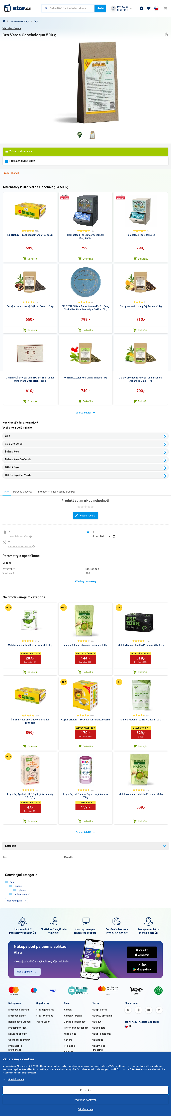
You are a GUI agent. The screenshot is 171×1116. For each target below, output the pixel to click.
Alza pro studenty (101, 1033)
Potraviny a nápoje (19, 21)
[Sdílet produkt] (166, 34)
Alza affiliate (98, 1027)
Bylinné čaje (12, 451)
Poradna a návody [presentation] (22, 491)
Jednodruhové (22, 894)
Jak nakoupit (43, 1021)
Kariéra (68, 1039)
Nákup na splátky (17, 1033)
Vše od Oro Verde (12, 28)
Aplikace (68, 1052)
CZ (130, 1026)
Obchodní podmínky (19, 1039)
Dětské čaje (12, 467)
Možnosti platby (17, 1015)
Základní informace (75, 1021)
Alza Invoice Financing (98, 1047)
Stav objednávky (45, 1009)
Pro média (69, 1045)
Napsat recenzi (88, 515)
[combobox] (68, 8)
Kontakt (68, 1009)
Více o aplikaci (24, 971)
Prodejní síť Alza (17, 1027)
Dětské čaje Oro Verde (18, 475)
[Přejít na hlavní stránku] (17, 8)
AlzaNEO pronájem (102, 1015)
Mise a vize (70, 1033)
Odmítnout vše (85, 1109)
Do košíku (33, 258)
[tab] (7, 492)
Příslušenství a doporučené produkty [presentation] (56, 491)
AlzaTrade (97, 1039)
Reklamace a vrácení (19, 1021)
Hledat (100, 8)
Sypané (18, 886)
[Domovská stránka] (4, 21)
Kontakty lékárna (73, 1015)
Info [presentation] (7, 491)
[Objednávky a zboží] (141, 8)
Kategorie (10, 846)
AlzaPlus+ (97, 1021)
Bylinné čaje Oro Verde (18, 459)
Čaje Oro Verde (14, 443)
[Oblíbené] (149, 8)
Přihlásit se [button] (122, 10)
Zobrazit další (83, 412)
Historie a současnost (76, 1027)
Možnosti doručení (18, 1009)
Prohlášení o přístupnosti (15, 1047)
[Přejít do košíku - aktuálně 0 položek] (165, 8)
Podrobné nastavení (85, 1100)
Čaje (36, 21)
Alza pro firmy (99, 1009)
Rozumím (85, 1090)
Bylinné (22, 890)
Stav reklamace (44, 1015)
